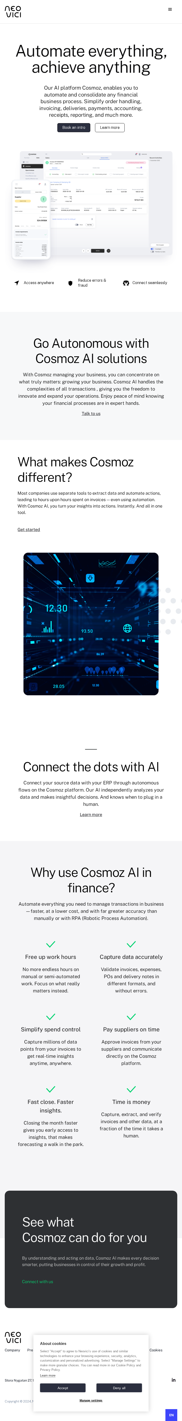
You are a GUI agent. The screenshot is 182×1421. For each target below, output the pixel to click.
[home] (20, 11)
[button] (170, 9)
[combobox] (171, 1415)
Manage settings (91, 1400)
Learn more (110, 127)
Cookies (156, 1350)
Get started (29, 529)
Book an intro (73, 127)
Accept (63, 1388)
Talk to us (91, 413)
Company (12, 1350)
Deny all (119, 1388)
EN (171, 1415)
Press (32, 1350)
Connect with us (37, 1281)
